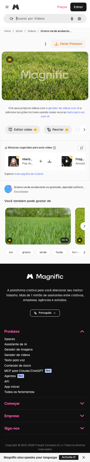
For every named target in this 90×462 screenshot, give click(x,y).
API (6, 381)
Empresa (11, 415)
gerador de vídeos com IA (64, 108)
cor (11, 252)
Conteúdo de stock (17, 366)
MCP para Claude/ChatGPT (27, 371)
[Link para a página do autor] (8, 189)
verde (43, 252)
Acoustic (81, 163)
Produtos (11, 331)
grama (26, 252)
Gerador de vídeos (17, 355)
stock (19, 31)
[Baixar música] (49, 161)
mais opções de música (28, 174)
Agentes (13, 376)
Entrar (78, 7)
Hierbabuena (27, 159)
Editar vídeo (20, 131)
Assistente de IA (15, 344)
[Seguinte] (84, 129)
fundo (59, 252)
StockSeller (21, 192)
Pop (24, 163)
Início (7, 31)
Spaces (9, 339)
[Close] (83, 457)
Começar (12, 403)
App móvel (11, 387)
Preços (62, 7)
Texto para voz (14, 360)
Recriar (55, 131)
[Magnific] (45, 277)
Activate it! (69, 457)
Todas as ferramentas (19, 392)
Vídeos (32, 31)
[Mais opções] (45, 43)
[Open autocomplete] (10, 18)
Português (45, 313)
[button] (45, 313)
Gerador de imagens (18, 349)
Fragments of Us (81, 159)
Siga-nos (11, 428)
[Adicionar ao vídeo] (41, 161)
